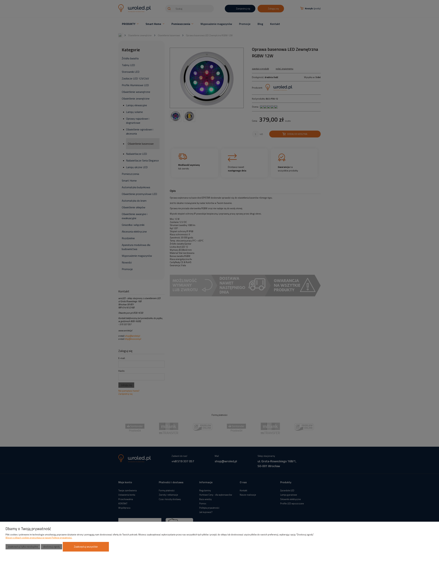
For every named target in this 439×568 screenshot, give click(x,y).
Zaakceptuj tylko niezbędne (23, 547)
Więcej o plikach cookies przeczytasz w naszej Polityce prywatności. (38, 537)
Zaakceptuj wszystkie (86, 547)
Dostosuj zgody (51, 547)
